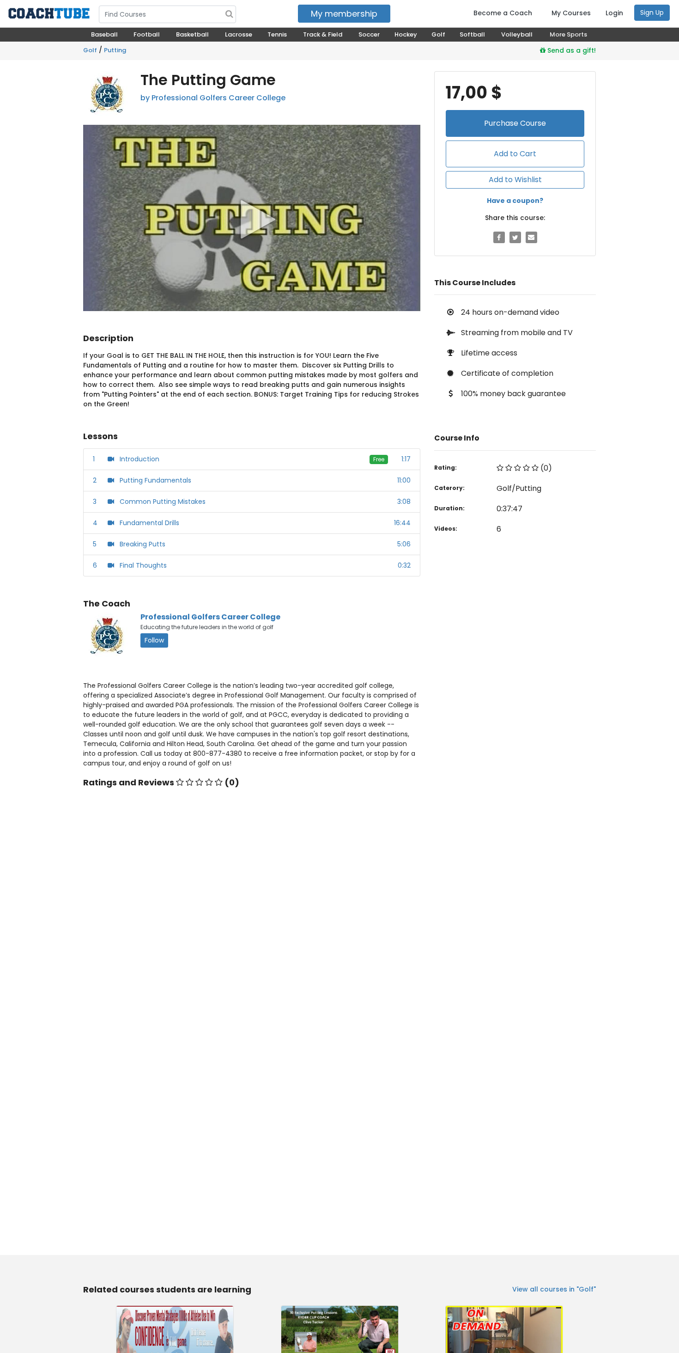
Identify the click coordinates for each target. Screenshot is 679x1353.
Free (378, 459)
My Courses (571, 13)
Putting (115, 50)
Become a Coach (502, 13)
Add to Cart (515, 153)
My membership (344, 13)
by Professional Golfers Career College (212, 97)
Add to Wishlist (515, 179)
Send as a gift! (571, 50)
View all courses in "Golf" (554, 1289)
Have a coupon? (515, 200)
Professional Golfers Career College (210, 617)
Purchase (515, 123)
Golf (90, 50)
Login (614, 13)
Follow (154, 640)
